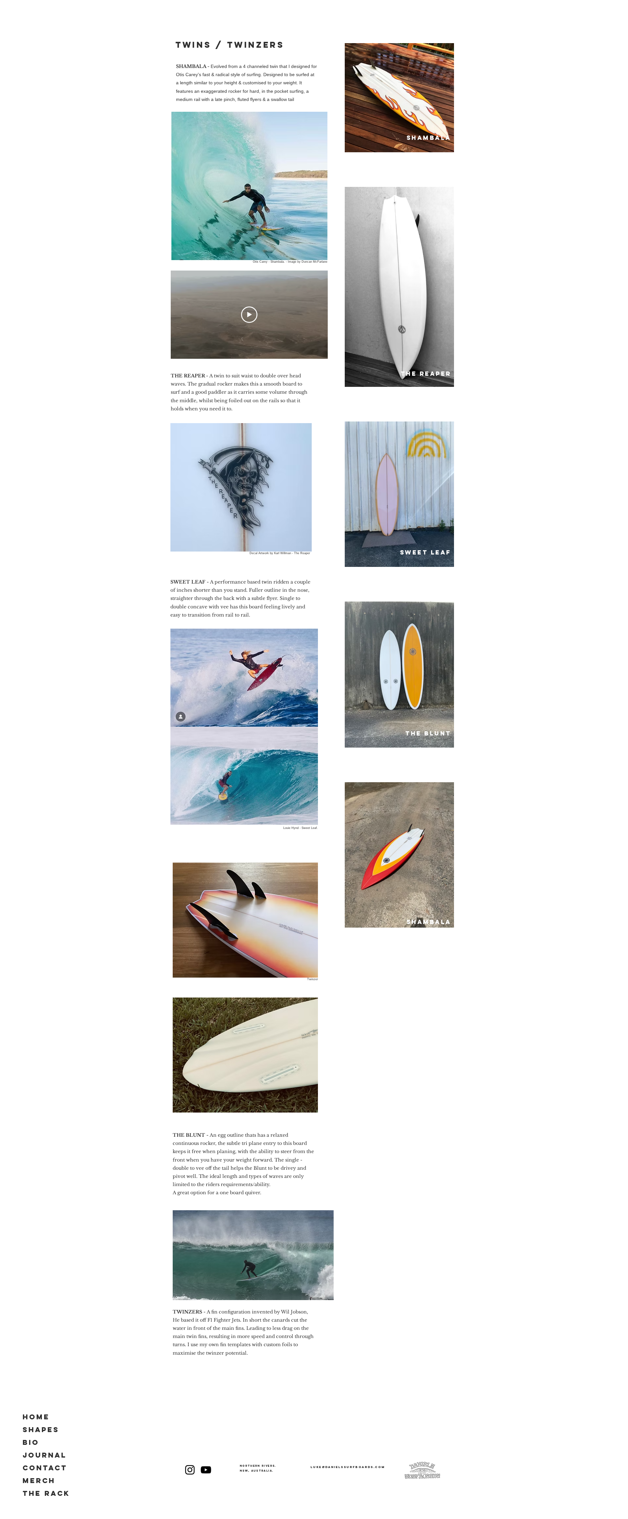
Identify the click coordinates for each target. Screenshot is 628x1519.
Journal (45, 1455)
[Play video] (249, 314)
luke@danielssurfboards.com (347, 1467)
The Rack (46, 1493)
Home (36, 1416)
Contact (45, 1467)
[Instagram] (189, 1469)
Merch (39, 1480)
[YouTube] (206, 1469)
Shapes (41, 1429)
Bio (31, 1442)
